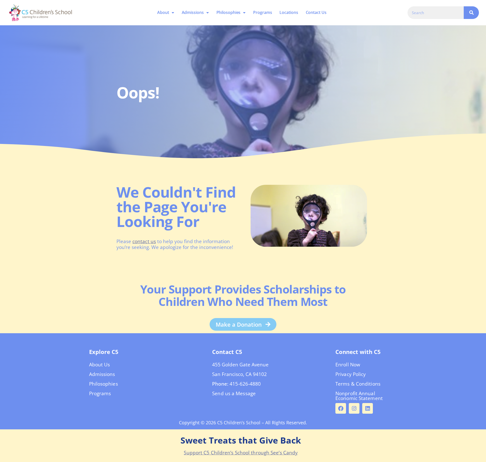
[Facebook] (340, 408)
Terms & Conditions (357, 384)
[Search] (471, 12)
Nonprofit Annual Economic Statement (359, 396)
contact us (144, 241)
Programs (262, 12)
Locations (289, 12)
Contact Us (316, 12)
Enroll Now (347, 364)
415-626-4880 (245, 384)
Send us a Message (234, 393)
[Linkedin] (367, 408)
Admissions (193, 12)
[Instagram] (354, 408)
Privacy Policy (350, 374)
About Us (99, 364)
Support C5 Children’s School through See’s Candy (241, 452)
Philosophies (228, 12)
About (163, 12)
